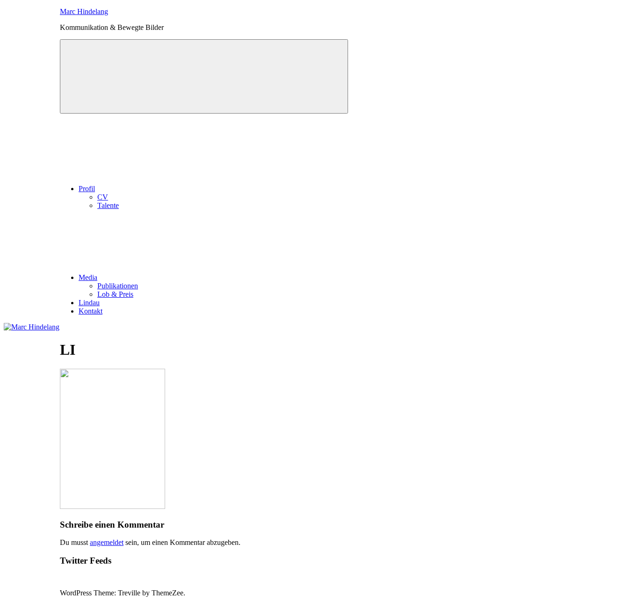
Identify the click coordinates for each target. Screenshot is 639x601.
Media (88, 277)
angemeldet (106, 542)
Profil (87, 189)
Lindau (89, 303)
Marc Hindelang (84, 11)
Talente (108, 205)
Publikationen (117, 286)
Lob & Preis (115, 294)
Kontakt (90, 311)
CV (102, 197)
